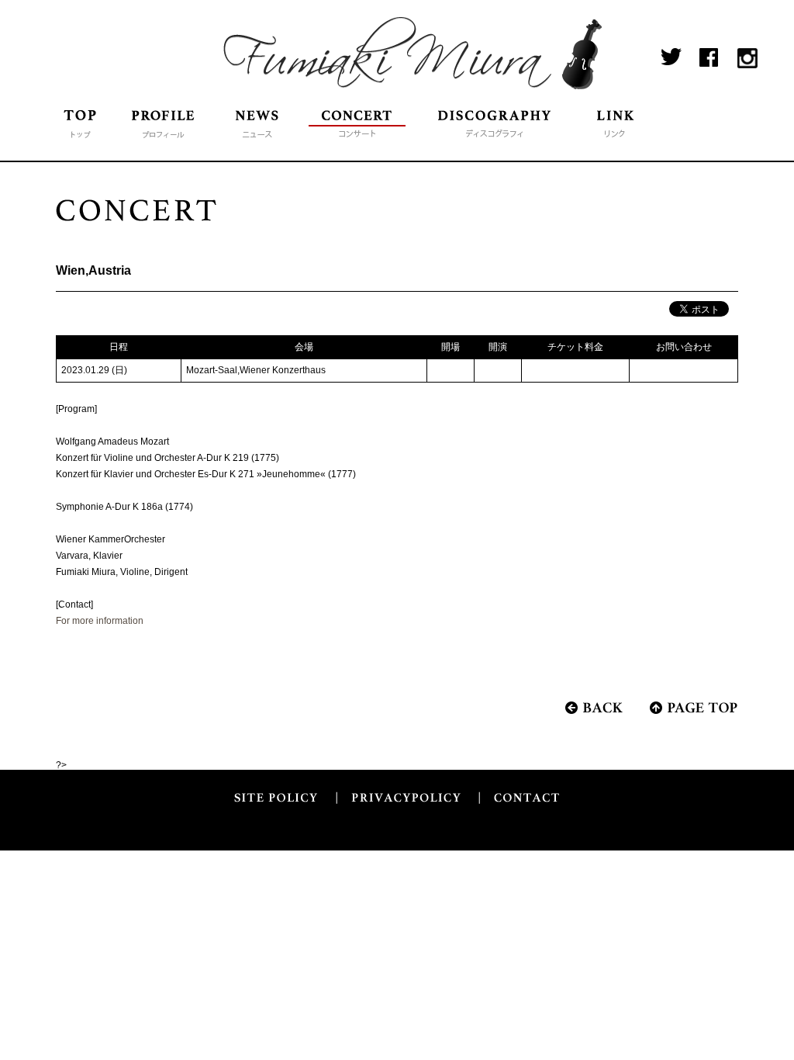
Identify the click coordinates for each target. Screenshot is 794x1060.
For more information (99, 620)
